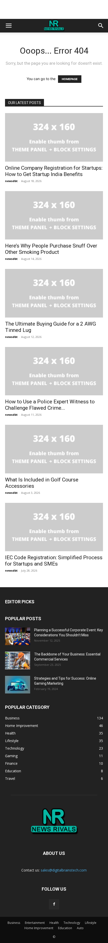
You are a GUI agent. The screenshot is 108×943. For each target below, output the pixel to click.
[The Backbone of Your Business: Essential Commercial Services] (17, 660)
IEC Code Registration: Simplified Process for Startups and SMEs (53, 560)
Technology (72, 923)
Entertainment (35, 923)
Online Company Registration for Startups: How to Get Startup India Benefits (53, 171)
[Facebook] (54, 904)
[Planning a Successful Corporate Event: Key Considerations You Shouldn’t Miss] (17, 636)
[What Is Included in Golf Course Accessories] (54, 449)
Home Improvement (38, 928)
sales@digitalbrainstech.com (64, 870)
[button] (9, 25)
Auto (80, 928)
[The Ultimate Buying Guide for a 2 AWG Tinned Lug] (54, 293)
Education (65, 928)
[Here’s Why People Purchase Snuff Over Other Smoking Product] (54, 215)
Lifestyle (90, 923)
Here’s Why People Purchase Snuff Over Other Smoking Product (51, 249)
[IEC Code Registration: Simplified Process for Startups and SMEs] (54, 527)
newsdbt (11, 181)
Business (14, 923)
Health (54, 923)
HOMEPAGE (70, 79)
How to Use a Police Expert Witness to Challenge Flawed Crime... (50, 405)
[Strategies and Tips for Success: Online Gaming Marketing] (17, 684)
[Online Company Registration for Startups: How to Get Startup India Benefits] (54, 137)
